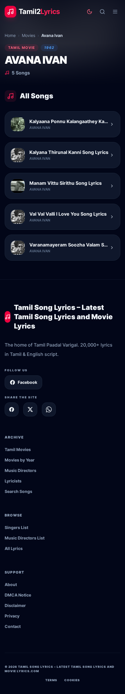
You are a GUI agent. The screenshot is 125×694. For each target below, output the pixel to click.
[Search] (102, 11)
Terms (51, 680)
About (11, 584)
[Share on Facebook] (12, 409)
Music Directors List (24, 537)
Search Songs (18, 491)
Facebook (27, 382)
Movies (28, 35)
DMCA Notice (18, 594)
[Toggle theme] (89, 11)
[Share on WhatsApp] (49, 409)
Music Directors (20, 470)
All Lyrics (14, 548)
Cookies (72, 680)
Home (10, 35)
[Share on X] (30, 409)
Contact (13, 626)
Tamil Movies (18, 449)
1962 (49, 47)
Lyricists (13, 480)
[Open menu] (115, 11)
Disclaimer (15, 605)
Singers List (16, 527)
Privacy (12, 615)
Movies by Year (20, 459)
